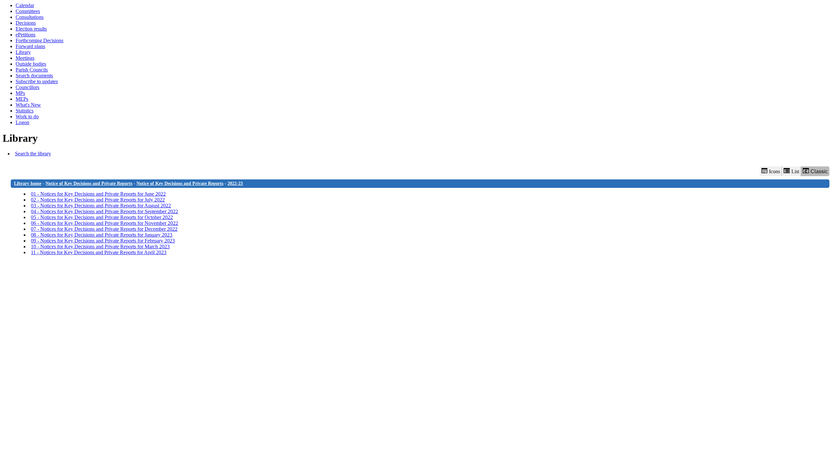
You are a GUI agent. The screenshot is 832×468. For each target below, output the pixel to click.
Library (23, 52)
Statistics (24, 110)
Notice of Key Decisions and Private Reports (89, 183)
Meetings (25, 58)
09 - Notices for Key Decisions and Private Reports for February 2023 (103, 240)
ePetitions (25, 34)
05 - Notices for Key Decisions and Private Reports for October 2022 (102, 217)
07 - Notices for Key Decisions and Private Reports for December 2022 (104, 229)
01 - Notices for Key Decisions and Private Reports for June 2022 (98, 194)
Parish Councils (32, 69)
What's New (28, 105)
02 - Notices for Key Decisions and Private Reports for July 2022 (98, 199)
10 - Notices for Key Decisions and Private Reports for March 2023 (100, 246)
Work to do (27, 116)
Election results (31, 29)
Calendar (25, 5)
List (795, 171)
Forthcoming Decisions (39, 40)
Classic (819, 171)
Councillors (27, 87)
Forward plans (30, 46)
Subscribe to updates (37, 81)
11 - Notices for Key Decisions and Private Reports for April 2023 (98, 252)
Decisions (26, 23)
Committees (28, 11)
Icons (774, 171)
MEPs (22, 99)
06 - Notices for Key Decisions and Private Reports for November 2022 (104, 223)
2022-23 (235, 183)
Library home (27, 183)
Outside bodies (31, 64)
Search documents (34, 75)
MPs (20, 93)
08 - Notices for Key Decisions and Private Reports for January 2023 (101, 235)
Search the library (33, 153)
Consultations (30, 17)
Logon (22, 122)
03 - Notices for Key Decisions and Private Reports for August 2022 (101, 205)
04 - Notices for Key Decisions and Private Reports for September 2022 (104, 211)
